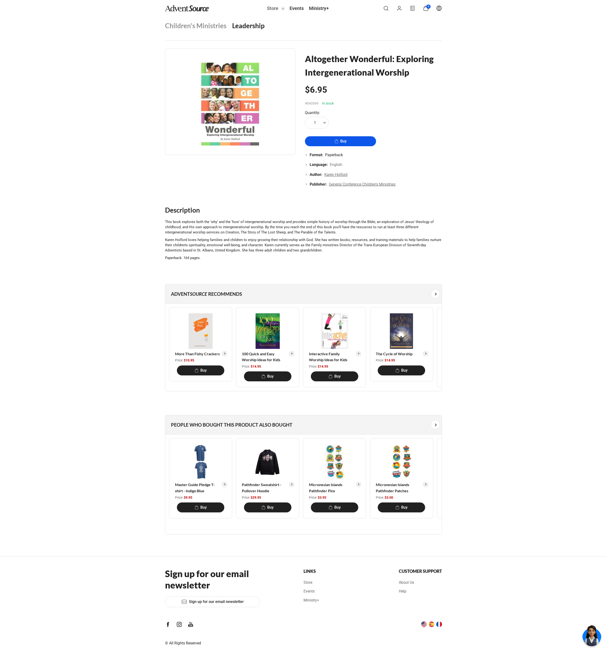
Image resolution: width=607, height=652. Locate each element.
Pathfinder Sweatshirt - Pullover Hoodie (261, 487)
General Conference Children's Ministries (362, 184)
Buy (343, 141)
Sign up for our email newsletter (216, 601)
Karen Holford (335, 174)
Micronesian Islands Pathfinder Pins (325, 487)
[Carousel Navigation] (302, 293)
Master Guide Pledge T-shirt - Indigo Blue (195, 487)
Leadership (248, 26)
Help (402, 591)
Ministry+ (319, 8)
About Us (406, 582)
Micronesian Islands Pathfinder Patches (392, 487)
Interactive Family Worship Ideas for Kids (328, 356)
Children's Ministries (195, 26)
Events (297, 8)
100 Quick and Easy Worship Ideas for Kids (261, 356)
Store (272, 8)
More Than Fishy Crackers (197, 353)
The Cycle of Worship (394, 353)
